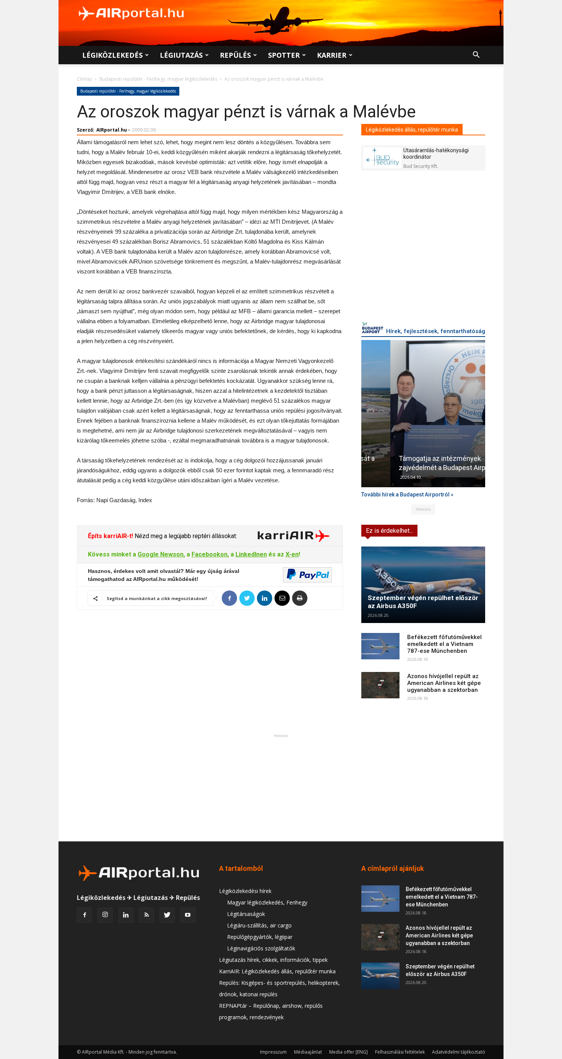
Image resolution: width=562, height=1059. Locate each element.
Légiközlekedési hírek (245, 891)
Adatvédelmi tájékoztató (458, 1052)
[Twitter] (167, 915)
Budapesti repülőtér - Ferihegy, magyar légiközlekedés (158, 79)
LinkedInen (251, 554)
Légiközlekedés (112, 55)
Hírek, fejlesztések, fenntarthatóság (435, 331)
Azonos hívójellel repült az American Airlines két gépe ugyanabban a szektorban (444, 683)
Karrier (331, 55)
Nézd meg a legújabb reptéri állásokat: (185, 536)
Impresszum (273, 1052)
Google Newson (161, 554)
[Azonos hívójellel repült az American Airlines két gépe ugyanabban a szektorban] (380, 685)
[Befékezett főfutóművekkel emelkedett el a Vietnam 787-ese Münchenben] (380, 646)
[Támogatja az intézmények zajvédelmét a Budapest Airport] (423, 413)
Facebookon (209, 554)
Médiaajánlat (308, 1052)
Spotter (284, 55)
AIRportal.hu (111, 130)
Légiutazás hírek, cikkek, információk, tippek (273, 959)
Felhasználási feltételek (400, 1052)
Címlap (84, 79)
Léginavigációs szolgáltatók (261, 948)
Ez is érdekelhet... (389, 530)
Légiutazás (181, 55)
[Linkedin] (125, 915)
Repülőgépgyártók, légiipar (259, 936)
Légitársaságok (246, 913)
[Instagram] (105, 915)
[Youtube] (187, 915)
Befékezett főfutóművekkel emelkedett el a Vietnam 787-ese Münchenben (444, 644)
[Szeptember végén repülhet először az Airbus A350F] (423, 585)
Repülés (235, 55)
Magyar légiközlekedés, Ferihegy (267, 902)
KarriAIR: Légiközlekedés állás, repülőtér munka (277, 971)
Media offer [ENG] (348, 1052)
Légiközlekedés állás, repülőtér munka (412, 130)
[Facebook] (84, 915)
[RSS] (146, 915)
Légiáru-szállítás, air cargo (259, 925)
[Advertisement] (281, 787)
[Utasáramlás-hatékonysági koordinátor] (382, 157)
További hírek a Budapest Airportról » (407, 494)
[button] (476, 55)
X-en (292, 554)
